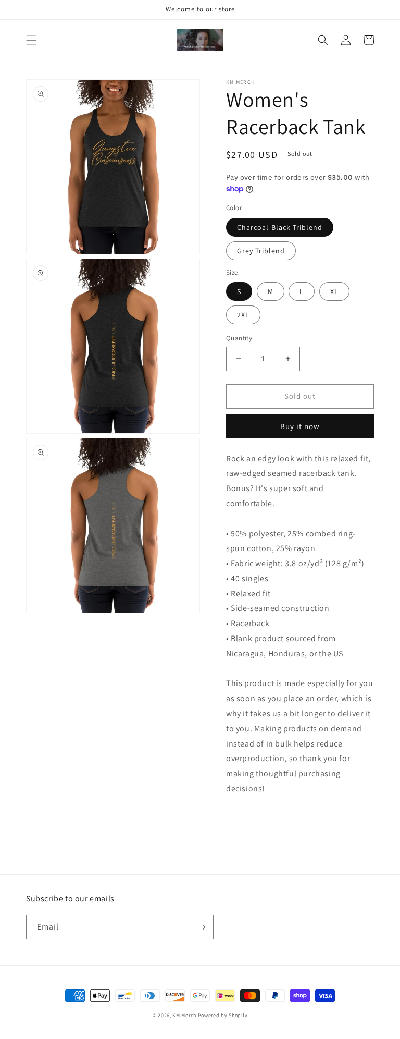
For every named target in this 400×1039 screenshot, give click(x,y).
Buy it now (300, 426)
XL (334, 291)
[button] (31, 40)
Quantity (239, 338)
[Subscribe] (201, 927)
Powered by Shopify (223, 1015)
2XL (243, 315)
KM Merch (184, 1015)
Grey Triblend (261, 250)
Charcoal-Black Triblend (279, 227)
